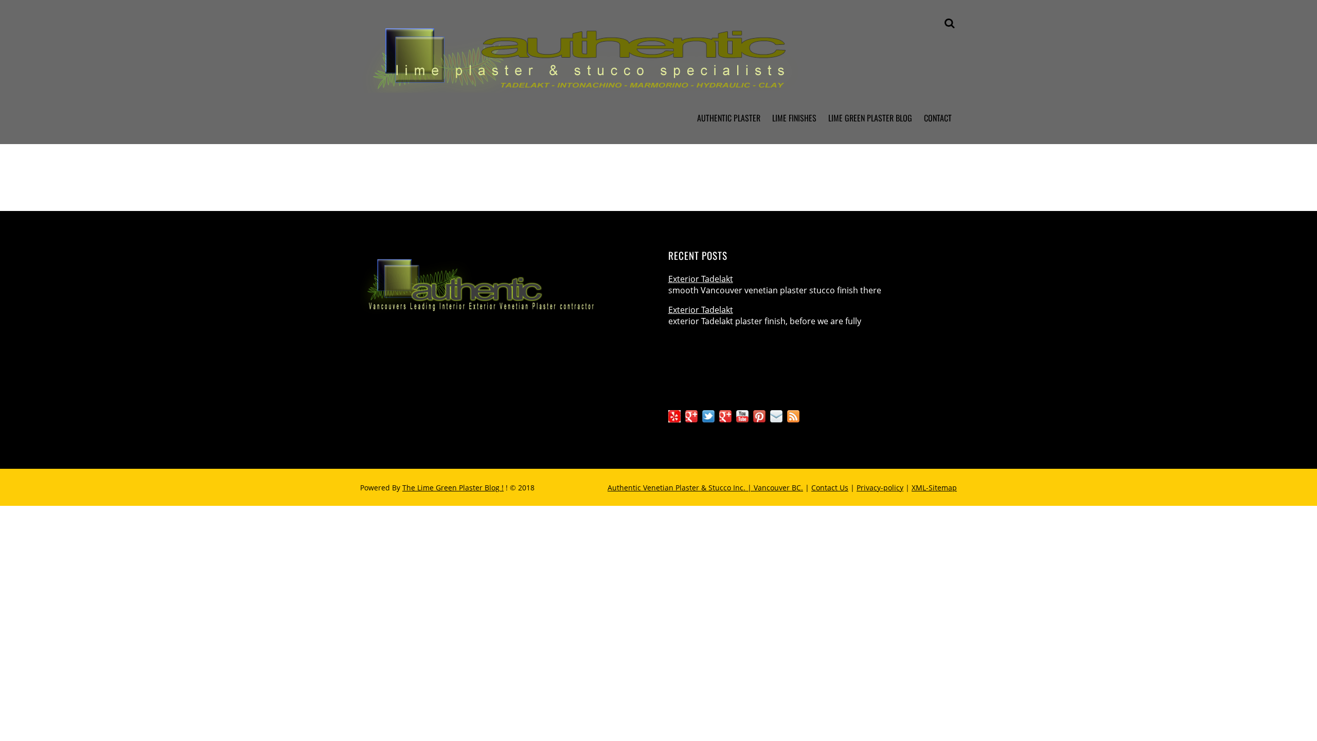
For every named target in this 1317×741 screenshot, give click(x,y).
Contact (938, 118)
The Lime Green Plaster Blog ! (453, 487)
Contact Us (829, 487)
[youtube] (742, 415)
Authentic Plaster (728, 118)
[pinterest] (759, 415)
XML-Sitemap (934, 487)
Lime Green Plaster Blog (870, 118)
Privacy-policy (880, 487)
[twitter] (708, 415)
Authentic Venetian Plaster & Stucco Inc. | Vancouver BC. (705, 487)
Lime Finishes (794, 118)
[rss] (793, 415)
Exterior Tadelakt (700, 279)
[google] (725, 415)
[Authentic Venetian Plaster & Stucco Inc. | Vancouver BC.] (617, 84)
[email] (776, 415)
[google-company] (691, 415)
